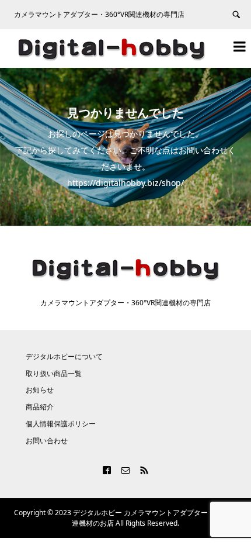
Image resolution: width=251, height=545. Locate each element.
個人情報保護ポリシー (61, 424)
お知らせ (40, 390)
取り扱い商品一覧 (54, 373)
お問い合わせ (47, 441)
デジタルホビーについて (64, 356)
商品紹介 (40, 407)
